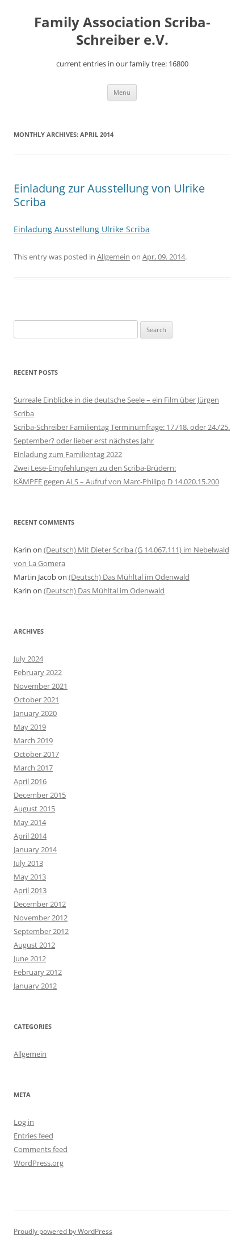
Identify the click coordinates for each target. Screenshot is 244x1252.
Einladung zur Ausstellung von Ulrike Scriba (109, 195)
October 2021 (36, 699)
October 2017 (36, 754)
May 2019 (30, 727)
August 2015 (34, 808)
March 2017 (33, 768)
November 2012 (41, 917)
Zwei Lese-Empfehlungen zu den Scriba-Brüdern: (95, 468)
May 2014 (30, 822)
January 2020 (35, 713)
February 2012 (38, 972)
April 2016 (30, 781)
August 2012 (34, 945)
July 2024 (28, 659)
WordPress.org (39, 1163)
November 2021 (41, 686)
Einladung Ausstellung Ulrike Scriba (82, 229)
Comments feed (41, 1149)
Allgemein (113, 257)
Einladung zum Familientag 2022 (68, 454)
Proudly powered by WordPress (63, 1231)
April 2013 (30, 890)
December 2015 (40, 795)
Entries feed (33, 1135)
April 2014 (30, 836)
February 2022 (38, 672)
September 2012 (41, 931)
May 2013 (30, 877)
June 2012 (30, 958)
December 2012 (40, 904)
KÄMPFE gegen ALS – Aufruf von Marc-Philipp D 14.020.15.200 (116, 481)
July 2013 (28, 863)
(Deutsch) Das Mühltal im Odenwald (129, 577)
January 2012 (35, 986)
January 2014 (35, 849)
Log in (24, 1122)
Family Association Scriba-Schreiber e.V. (122, 31)
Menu (122, 92)
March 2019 (33, 740)
